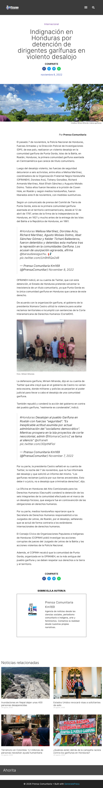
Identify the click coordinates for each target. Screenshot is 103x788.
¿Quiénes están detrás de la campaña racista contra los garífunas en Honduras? (77, 751)
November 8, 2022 (61, 269)
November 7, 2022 (61, 456)
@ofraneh (41, 440)
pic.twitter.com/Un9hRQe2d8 (39, 258)
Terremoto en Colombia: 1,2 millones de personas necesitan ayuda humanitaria (22, 751)
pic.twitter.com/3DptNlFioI (37, 444)
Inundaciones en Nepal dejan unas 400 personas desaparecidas (21, 704)
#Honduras (27, 231)
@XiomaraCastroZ (58, 436)
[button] (86, 7)
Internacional (51, 24)
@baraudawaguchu (33, 254)
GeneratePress (72, 784)
